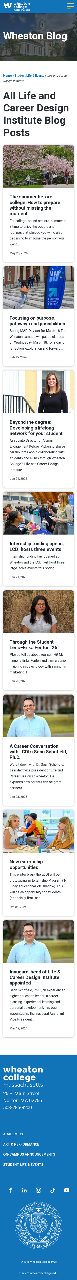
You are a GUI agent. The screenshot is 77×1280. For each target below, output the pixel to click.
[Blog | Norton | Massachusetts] (20, 6)
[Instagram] (38, 1190)
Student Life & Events (29, 75)
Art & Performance (21, 1144)
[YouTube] (67, 1190)
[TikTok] (53, 1190)
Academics (13, 1134)
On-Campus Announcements (29, 1154)
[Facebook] (10, 1190)
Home (7, 75)
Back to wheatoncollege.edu (38, 1273)
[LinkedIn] (24, 1190)
